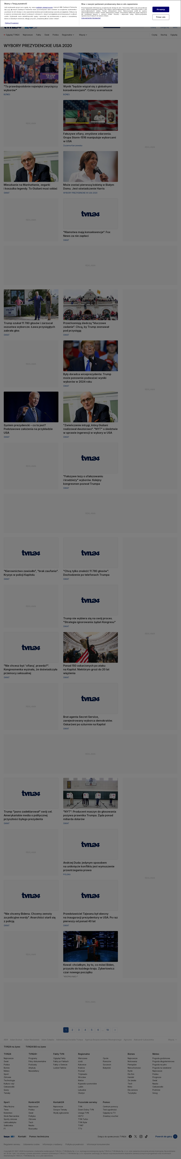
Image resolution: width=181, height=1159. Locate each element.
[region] (90, 13)
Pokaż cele (160, 17)
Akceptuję (161, 9)
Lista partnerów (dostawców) (91, 18)
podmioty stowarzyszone (44, 7)
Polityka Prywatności (11, 23)
